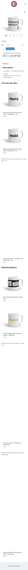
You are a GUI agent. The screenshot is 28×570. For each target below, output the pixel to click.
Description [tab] (5, 63)
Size (3, 45)
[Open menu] (25, 4)
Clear (23, 45)
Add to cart (10, 48)
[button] (25, 12)
